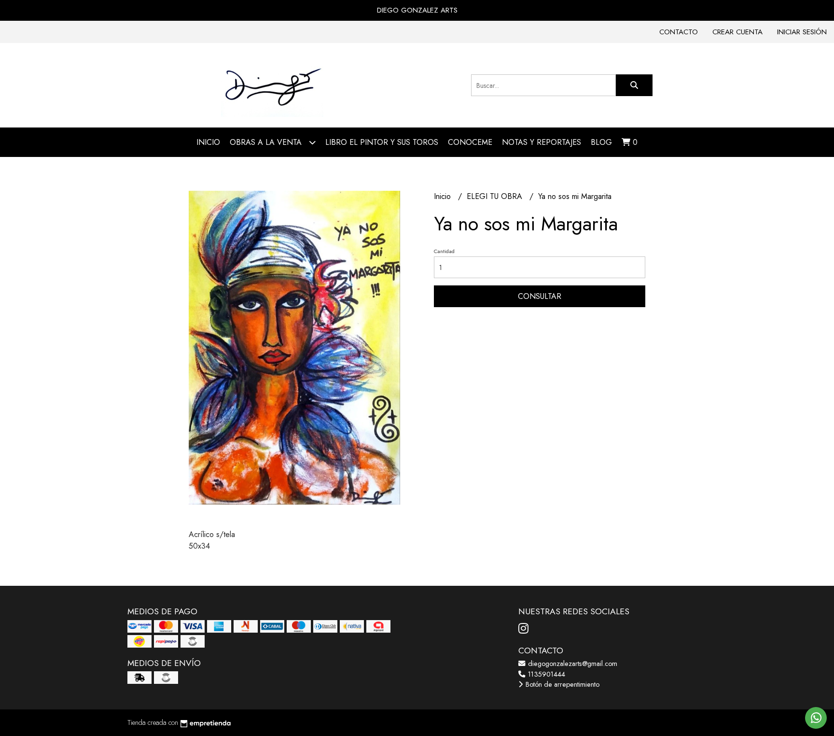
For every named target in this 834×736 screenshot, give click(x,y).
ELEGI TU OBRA (496, 196)
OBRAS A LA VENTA (267, 142)
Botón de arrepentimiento (561, 684)
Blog (601, 142)
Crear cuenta (737, 32)
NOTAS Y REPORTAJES (541, 142)
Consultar (539, 296)
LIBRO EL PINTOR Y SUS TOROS (381, 142)
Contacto (678, 32)
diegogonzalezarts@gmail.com (571, 663)
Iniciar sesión (802, 32)
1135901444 (545, 674)
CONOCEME (470, 142)
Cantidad (444, 251)
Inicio (208, 142)
